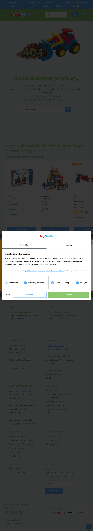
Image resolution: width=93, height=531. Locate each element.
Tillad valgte (30, 295)
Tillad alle (68, 295)
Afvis (8, 295)
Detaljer (69, 245)
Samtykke (24, 245)
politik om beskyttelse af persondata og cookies (44, 271)
